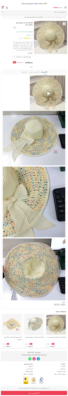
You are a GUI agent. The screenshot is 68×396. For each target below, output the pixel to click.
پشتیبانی (30, 366)
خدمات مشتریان (28, 364)
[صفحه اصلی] (65, 17)
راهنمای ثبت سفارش (28, 374)
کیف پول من (30, 369)
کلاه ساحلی (47, 17)
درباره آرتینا (62, 369)
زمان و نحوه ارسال (61, 371)
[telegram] (38, 358)
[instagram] (34, 358)
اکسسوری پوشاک (59, 17)
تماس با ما (63, 366)
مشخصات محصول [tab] (33, 72)
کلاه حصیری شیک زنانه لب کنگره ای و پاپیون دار (13, 338)
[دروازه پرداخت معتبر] (25, 380)
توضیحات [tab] (43, 72)
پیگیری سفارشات (29, 371)
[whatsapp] (29, 358)
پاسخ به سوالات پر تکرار (59, 374)
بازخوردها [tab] (23, 72)
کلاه (52, 17)
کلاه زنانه (24, 32)
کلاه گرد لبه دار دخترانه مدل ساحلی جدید (56, 337)
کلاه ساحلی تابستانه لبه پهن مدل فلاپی (34, 337)
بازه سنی (30, 53)
